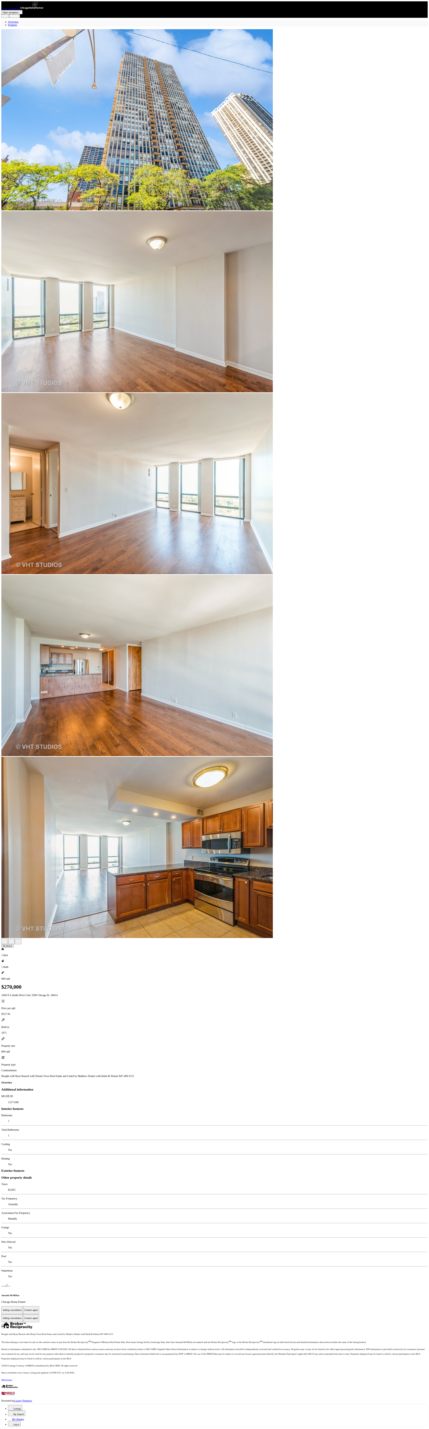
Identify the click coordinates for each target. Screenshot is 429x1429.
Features (12, 24)
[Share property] (18, 941)
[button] (214, 120)
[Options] (4, 941)
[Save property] (11, 941)
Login (5, 16)
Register (15, 16)
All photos (7, 946)
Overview (13, 21)
